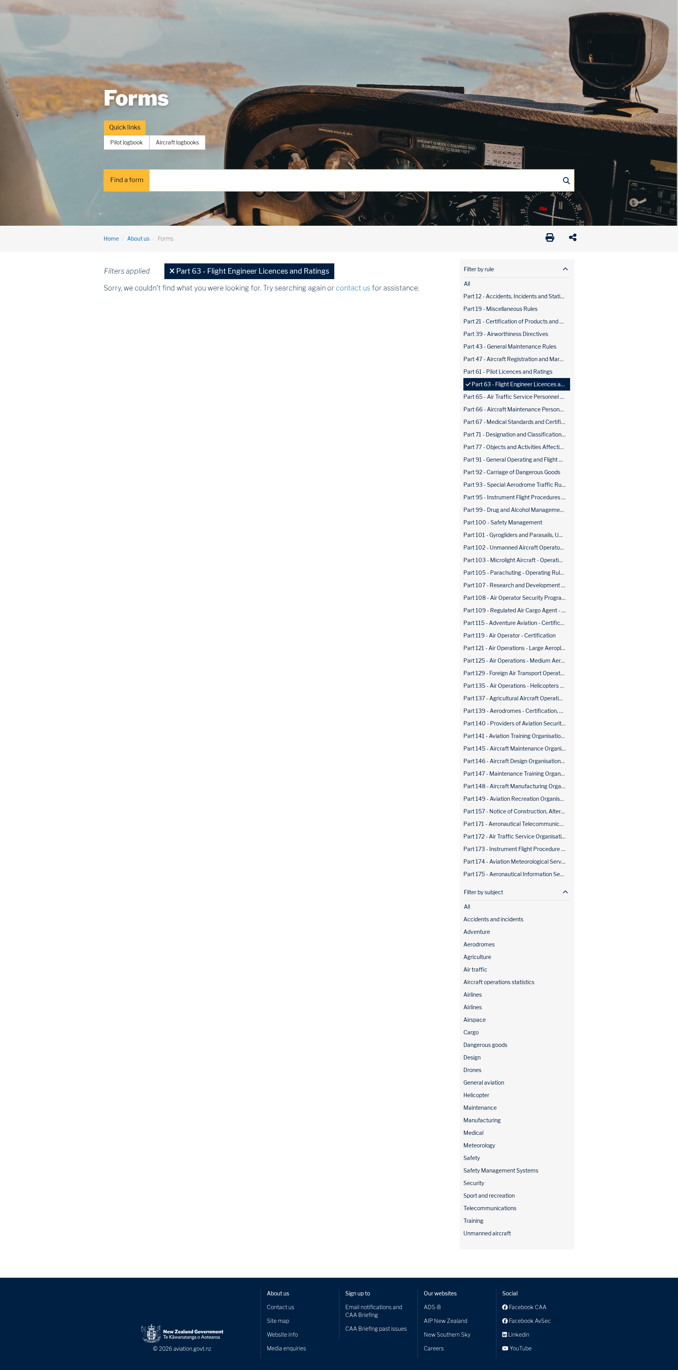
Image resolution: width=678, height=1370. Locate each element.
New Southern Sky (447, 1334)
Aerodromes (479, 944)
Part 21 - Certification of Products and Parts (516, 321)
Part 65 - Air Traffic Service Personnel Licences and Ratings (516, 396)
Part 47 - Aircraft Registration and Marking (516, 359)
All (467, 283)
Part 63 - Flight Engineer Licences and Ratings (521, 384)
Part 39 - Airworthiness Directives (505, 334)
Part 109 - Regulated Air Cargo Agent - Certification (516, 610)
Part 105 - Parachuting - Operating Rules (514, 572)
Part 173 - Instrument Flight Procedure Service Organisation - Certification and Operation (516, 849)
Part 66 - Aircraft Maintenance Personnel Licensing (516, 409)
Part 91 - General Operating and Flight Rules (516, 459)
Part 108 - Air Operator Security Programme (516, 597)
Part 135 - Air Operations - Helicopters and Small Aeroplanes (516, 685)
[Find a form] (566, 180)
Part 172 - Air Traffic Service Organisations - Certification (516, 836)
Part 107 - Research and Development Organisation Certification (516, 585)
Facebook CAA (527, 1307)
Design (472, 1057)
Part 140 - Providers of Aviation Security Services (516, 723)
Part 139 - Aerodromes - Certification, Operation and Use (516, 710)
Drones (218, 11)
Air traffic (475, 969)
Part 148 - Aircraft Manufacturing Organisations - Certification (516, 786)
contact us (353, 288)
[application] (574, 238)
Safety (421, 11)
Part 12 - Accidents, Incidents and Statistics (516, 296)
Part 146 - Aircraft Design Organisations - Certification (516, 761)
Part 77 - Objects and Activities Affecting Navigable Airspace (516, 447)
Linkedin (518, 1334)
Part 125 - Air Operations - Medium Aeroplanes (516, 660)
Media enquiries (286, 1348)
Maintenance (480, 1107)
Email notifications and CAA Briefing (373, 1311)
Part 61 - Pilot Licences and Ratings (507, 371)
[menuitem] (116, 13)
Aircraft (113, 11)
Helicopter (476, 1095)
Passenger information (343, 11)
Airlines (472, 994)
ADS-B (432, 1307)
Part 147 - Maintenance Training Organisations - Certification (516, 773)
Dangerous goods (485, 1044)
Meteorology (479, 1145)
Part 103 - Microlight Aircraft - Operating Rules (516, 560)
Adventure (476, 931)
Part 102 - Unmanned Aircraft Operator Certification (516, 547)
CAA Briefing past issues (376, 1328)
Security (473, 1183)
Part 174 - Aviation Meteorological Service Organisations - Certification (516, 861)
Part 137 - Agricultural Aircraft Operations (515, 698)
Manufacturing (482, 1120)
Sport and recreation (489, 1195)
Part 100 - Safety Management (502, 522)
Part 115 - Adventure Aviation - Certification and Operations (516, 622)
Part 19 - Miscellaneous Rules (500, 308)
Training (473, 1220)
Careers (434, 1348)
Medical (473, 1132)
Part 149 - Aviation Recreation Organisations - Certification (516, 798)
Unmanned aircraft (487, 1233)
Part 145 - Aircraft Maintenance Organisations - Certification (516, 748)
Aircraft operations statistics (498, 982)
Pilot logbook (126, 142)
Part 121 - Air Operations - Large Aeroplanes (516, 648)
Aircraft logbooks (177, 142)
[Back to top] (656, 1348)
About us (138, 238)
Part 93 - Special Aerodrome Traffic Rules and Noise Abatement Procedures (516, 484)
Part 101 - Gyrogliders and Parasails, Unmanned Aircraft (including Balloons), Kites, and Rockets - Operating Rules (516, 535)
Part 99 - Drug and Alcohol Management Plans (516, 509)
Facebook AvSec (529, 1320)
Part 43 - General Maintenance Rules (509, 346)
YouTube (520, 1348)
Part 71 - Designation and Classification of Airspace (516, 434)
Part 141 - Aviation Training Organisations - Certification (516, 735)
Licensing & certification (271, 11)
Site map (278, 1320)
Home (111, 238)
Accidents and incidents (493, 919)
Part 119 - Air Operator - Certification (509, 635)
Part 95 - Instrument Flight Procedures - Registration (516, 497)
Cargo (471, 1032)
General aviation (483, 1082)
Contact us (280, 1307)
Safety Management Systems (500, 1170)
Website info (282, 1334)
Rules (393, 11)
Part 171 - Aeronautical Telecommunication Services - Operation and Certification (516, 823)
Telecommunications (489, 1208)
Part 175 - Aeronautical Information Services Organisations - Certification (516, 874)
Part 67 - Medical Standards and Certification (516, 421)
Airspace (474, 1019)
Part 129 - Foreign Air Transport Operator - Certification (516, 673)
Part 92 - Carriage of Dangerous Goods (511, 472)
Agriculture (477, 957)
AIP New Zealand (445, 1320)
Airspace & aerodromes (166, 11)
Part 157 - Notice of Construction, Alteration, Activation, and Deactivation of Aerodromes (516, 811)
